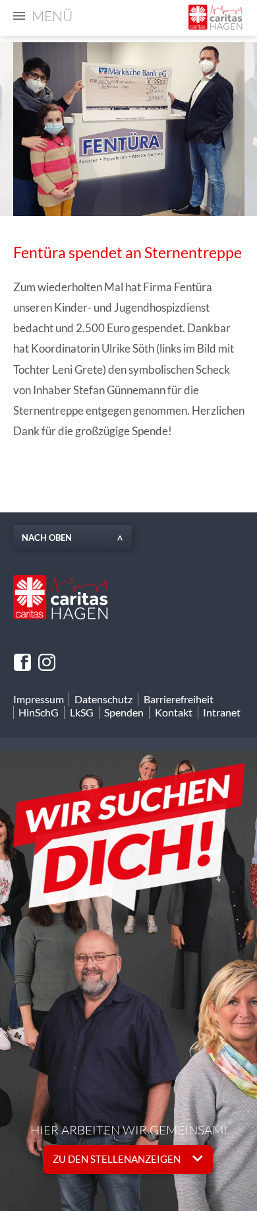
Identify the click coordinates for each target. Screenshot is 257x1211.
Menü (52, 15)
